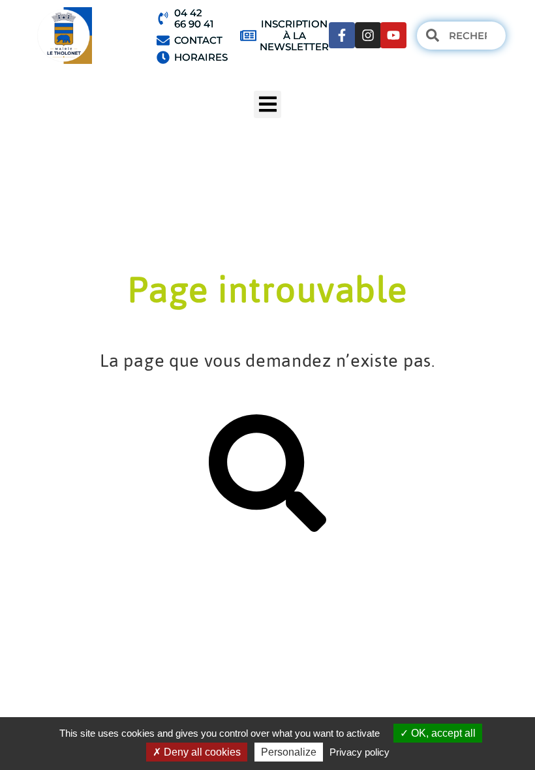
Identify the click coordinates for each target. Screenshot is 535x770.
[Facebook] (342, 35)
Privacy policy (359, 752)
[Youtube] (393, 35)
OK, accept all (442, 733)
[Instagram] (368, 35)
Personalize (288, 752)
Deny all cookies (201, 752)
